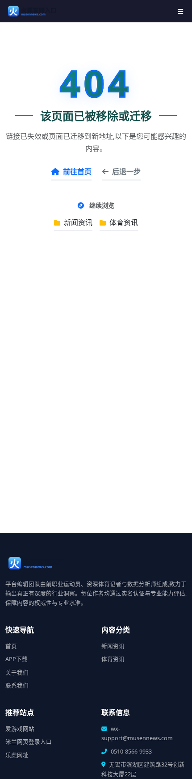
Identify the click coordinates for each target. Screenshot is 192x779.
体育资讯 (123, 222)
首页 (11, 646)
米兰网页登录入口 (28, 741)
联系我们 (17, 685)
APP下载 (16, 659)
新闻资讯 (77, 222)
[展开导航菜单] (180, 11)
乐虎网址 (17, 755)
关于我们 (17, 672)
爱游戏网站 (19, 729)
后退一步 (126, 171)
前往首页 (77, 171)
